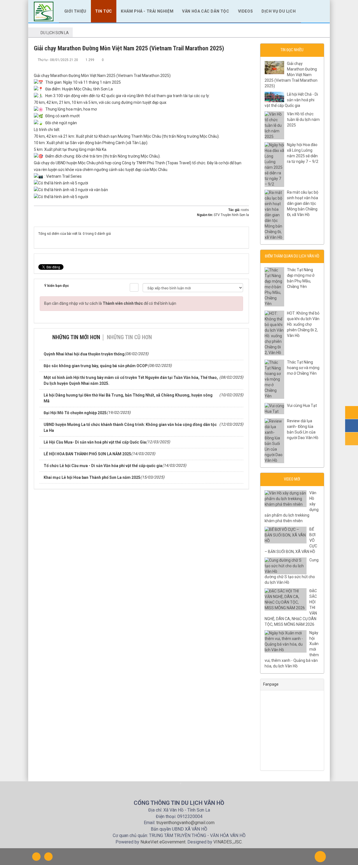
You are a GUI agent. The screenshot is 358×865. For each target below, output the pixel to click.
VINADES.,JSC (227, 842)
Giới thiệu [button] (75, 11)
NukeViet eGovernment (162, 842)
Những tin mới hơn (76, 337)
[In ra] (235, 59)
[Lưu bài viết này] (245, 59)
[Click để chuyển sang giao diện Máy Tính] (48, 856)
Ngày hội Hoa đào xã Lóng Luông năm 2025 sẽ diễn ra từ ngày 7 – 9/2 (302, 153)
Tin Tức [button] (103, 11)
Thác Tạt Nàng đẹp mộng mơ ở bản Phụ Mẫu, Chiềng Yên (300, 278)
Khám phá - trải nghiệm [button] (147, 11)
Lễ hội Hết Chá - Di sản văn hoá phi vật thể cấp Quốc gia (291, 100)
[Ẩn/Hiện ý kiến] (134, 287)
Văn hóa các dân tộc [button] (205, 11)
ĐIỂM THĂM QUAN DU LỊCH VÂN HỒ (292, 256)
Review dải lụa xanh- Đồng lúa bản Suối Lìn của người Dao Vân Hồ (302, 429)
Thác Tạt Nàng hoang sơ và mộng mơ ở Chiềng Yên (303, 368)
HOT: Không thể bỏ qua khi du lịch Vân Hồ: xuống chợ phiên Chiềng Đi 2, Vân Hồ (303, 324)
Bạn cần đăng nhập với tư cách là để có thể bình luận (110, 303)
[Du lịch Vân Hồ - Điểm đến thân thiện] (43, 11)
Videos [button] (245, 11)
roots (245, 210)
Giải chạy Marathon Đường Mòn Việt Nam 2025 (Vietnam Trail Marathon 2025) (291, 74)
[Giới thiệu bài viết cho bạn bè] (226, 59)
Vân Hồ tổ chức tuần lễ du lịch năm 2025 (303, 119)
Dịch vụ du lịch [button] (279, 11)
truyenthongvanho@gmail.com (185, 822)
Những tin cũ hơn (129, 337)
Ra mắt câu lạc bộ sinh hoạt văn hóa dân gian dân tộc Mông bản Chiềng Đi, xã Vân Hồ (302, 203)
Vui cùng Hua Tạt (302, 405)
